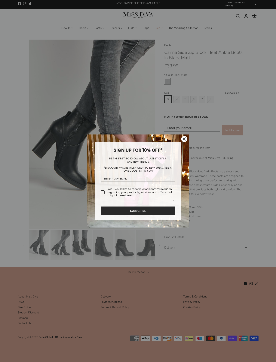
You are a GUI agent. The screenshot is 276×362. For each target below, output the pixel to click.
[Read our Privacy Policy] (173, 201)
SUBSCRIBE (138, 211)
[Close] (184, 138)
